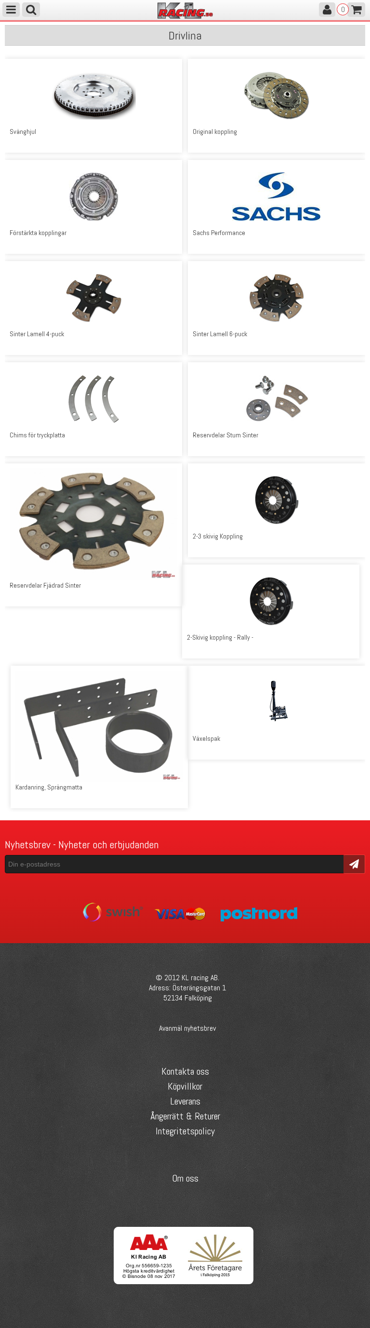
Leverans (185, 1101)
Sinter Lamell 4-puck (37, 333)
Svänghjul (23, 131)
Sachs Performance (219, 232)
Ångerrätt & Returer (185, 1116)
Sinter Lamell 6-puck (220, 333)
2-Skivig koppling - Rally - (220, 637)
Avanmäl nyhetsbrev (187, 1028)
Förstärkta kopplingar (38, 232)
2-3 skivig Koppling (218, 536)
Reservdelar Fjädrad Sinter (45, 585)
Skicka (354, 863)
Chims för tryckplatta (37, 435)
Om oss (185, 1178)
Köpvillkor (185, 1086)
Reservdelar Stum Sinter (225, 435)
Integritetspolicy (185, 1131)
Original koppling (215, 131)
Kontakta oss (185, 1071)
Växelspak (206, 738)
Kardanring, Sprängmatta (48, 787)
